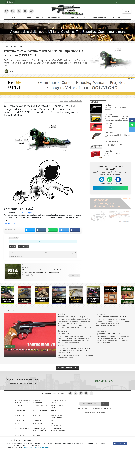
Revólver (39, 18)
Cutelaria (37, 416)
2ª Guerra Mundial (41, 410)
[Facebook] (27, 275)
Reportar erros (75, 100)
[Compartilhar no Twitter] (132, 129)
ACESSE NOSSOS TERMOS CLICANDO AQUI (37, 448)
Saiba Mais (74, 276)
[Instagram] (23, 275)
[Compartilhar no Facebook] (132, 120)
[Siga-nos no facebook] (6, 11)
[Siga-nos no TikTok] (31, 11)
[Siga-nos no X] (19, 11)
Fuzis (84, 18)
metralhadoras (116, 18)
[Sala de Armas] (67, 10)
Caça (54, 410)
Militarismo (38, 423)
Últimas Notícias (22, 428)
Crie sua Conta (9, 224)
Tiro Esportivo (21, 413)
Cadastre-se (24, 246)
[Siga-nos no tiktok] (91, 393)
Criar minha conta (104, 381)
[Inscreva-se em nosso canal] (12, 11)
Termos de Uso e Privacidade (94, 412)
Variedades (20, 420)
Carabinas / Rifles (55, 18)
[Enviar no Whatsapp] (132, 124)
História (19, 405)
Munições (55, 420)
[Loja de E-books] (67, 295)
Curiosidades (21, 410)
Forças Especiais (40, 413)
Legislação (20, 416)
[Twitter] (32, 275)
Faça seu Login (26, 212)
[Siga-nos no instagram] (25, 11)
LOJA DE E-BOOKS (57, 433)
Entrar (10, 2)
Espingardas (72, 18)
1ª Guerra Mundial (59, 400)
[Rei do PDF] (67, 86)
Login (13, 246)
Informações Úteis (23, 400)
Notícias (16, 18)
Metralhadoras (22, 403)
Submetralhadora (98, 18)
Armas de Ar (38, 420)
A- (61, 100)
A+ (66, 100)
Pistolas (27, 18)
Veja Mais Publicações (68, 368)
